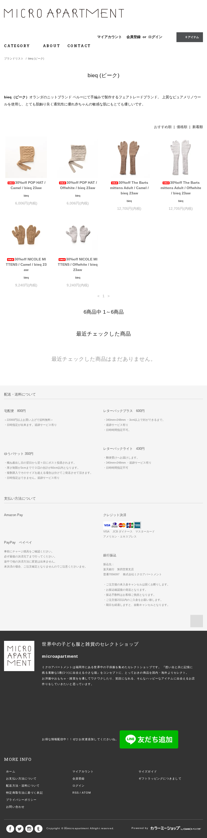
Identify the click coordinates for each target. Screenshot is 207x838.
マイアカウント (109, 37)
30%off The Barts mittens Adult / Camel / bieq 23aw (129, 188)
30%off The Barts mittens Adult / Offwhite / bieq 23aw (181, 188)
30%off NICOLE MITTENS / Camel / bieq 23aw (26, 264)
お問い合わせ (15, 806)
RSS (75, 792)
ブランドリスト (13, 58)
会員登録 (133, 37)
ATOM (86, 792)
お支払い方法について (21, 778)
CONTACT (79, 45)
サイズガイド (148, 771)
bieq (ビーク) (36, 58)
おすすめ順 (163, 127)
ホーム (10, 771)
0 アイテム (192, 37)
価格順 (182, 127)
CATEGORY (18, 45)
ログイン (155, 37)
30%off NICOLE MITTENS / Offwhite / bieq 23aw (78, 264)
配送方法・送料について (23, 785)
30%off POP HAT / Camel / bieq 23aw (28, 185)
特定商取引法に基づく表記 (24, 792)
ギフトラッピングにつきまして (160, 778)
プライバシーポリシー (21, 799)
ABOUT (51, 45)
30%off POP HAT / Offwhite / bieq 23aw (78, 185)
